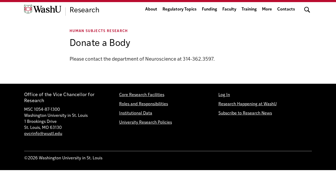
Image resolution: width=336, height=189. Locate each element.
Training (249, 9)
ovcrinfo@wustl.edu (43, 134)
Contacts (286, 9)
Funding (209, 9)
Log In (224, 95)
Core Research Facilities (141, 95)
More (267, 9)
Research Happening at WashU (247, 104)
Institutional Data (135, 113)
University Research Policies (145, 122)
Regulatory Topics (179, 9)
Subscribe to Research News (245, 113)
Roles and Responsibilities (143, 104)
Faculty (229, 9)
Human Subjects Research (99, 31)
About (151, 9)
